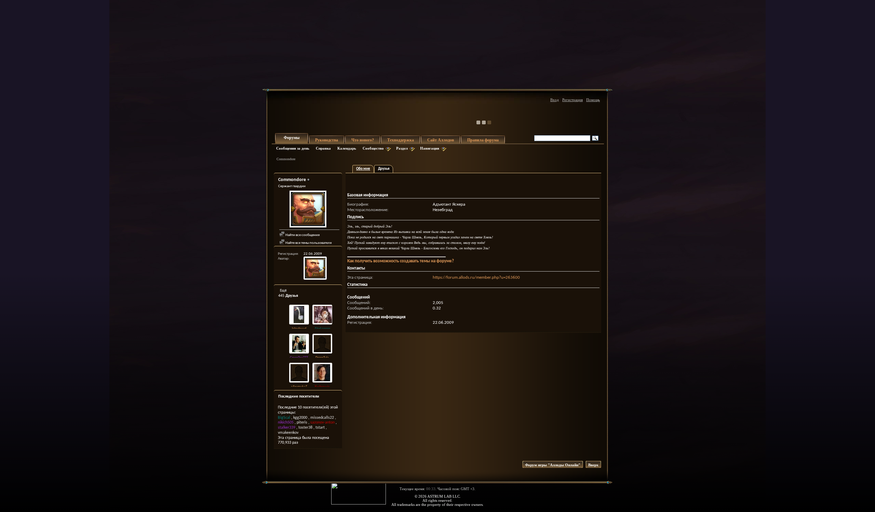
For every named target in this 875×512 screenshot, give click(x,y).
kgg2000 (300, 418)
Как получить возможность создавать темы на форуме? (400, 261)
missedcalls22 (322, 418)
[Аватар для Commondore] (308, 210)
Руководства (326, 140)
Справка (323, 148)
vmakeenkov (288, 433)
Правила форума (483, 140)
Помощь (593, 100)
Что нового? (362, 140)
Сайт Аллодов (440, 140)
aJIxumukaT (299, 387)
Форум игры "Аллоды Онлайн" (552, 465)
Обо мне (363, 169)
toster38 (305, 428)
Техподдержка (400, 140)
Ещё (283, 291)
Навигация (429, 148)
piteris (302, 422)
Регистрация (572, 100)
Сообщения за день (292, 148)
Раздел (402, 148)
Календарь (346, 148)
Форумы (291, 137)
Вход (554, 100)
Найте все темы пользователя (308, 243)
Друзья (383, 169)
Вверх (593, 465)
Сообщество (373, 148)
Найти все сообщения (302, 235)
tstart (320, 428)
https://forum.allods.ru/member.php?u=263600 (476, 277)
